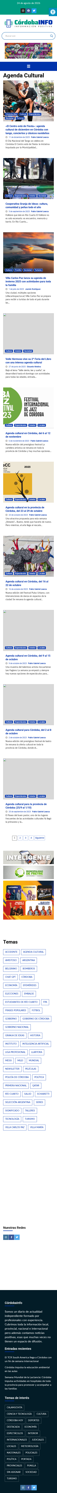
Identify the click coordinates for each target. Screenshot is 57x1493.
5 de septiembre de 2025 (19, 211)
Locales (41, 425)
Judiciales (38, 1440)
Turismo (20, 118)
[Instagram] (23, 10)
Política (39, 1077)
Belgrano (11, 969)
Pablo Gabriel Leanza (40, 137)
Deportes (33, 1420)
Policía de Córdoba (17, 1077)
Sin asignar (14, 1472)
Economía (11, 985)
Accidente (11, 952)
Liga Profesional (15, 1052)
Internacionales (17, 1440)
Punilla (18, 270)
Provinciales (14, 1466)
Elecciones (11, 994)
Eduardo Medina (34, 367)
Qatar (35, 1086)
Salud (27, 1094)
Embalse (29, 994)
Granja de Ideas (14, 1035)
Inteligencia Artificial (35, 1044)
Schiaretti (43, 1094)
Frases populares (15, 1010)
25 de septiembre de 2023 (20, 812)
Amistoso (11, 960)
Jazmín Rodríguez (33, 289)
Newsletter (12, 1069)
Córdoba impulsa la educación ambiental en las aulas (27, 1369)
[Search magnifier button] (51, 36)
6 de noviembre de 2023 (19, 441)
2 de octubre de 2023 (18, 737)
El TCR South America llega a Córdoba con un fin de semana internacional (28, 1359)
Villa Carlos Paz (14, 1127)
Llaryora (36, 1052)
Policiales (31, 1453)
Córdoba (26, 977)
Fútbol (36, 1010)
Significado (12, 1111)
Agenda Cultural (33, 952)
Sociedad (10, 118)
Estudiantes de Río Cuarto (21, 1002)
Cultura (23, 114)
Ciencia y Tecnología (19, 1414)
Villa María (36, 1127)
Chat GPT (10, 977)
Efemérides (29, 985)
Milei (20, 1061)
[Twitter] (34, 10)
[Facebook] (28, 10)
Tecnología (12, 1119)
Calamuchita (14, 1407)
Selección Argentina (17, 1102)
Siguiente (39, 838)
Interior (32, 196)
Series (39, 1102)
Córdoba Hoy (11, 114)
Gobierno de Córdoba (35, 1019)
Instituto (11, 1044)
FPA (45, 1002)
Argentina (28, 960)
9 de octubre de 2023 (18, 663)
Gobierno (11, 1019)
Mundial (34, 1061)
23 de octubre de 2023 (18, 515)
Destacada (13, 1427)
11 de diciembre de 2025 (19, 137)
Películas (30, 1069)
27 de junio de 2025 (17, 367)
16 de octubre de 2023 (18, 589)
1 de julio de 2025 (16, 289)
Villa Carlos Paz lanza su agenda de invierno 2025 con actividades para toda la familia (28, 282)
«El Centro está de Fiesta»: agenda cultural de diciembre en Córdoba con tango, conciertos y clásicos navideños (27, 130)
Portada (26, 1459)
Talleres (30, 1111)
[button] (28, 66)
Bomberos (29, 969)
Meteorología (29, 1446)
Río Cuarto (12, 1094)
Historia (35, 1035)
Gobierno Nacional (17, 1027)
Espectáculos (34, 114)
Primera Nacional (16, 1086)
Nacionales (14, 1453)
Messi (8, 1061)
